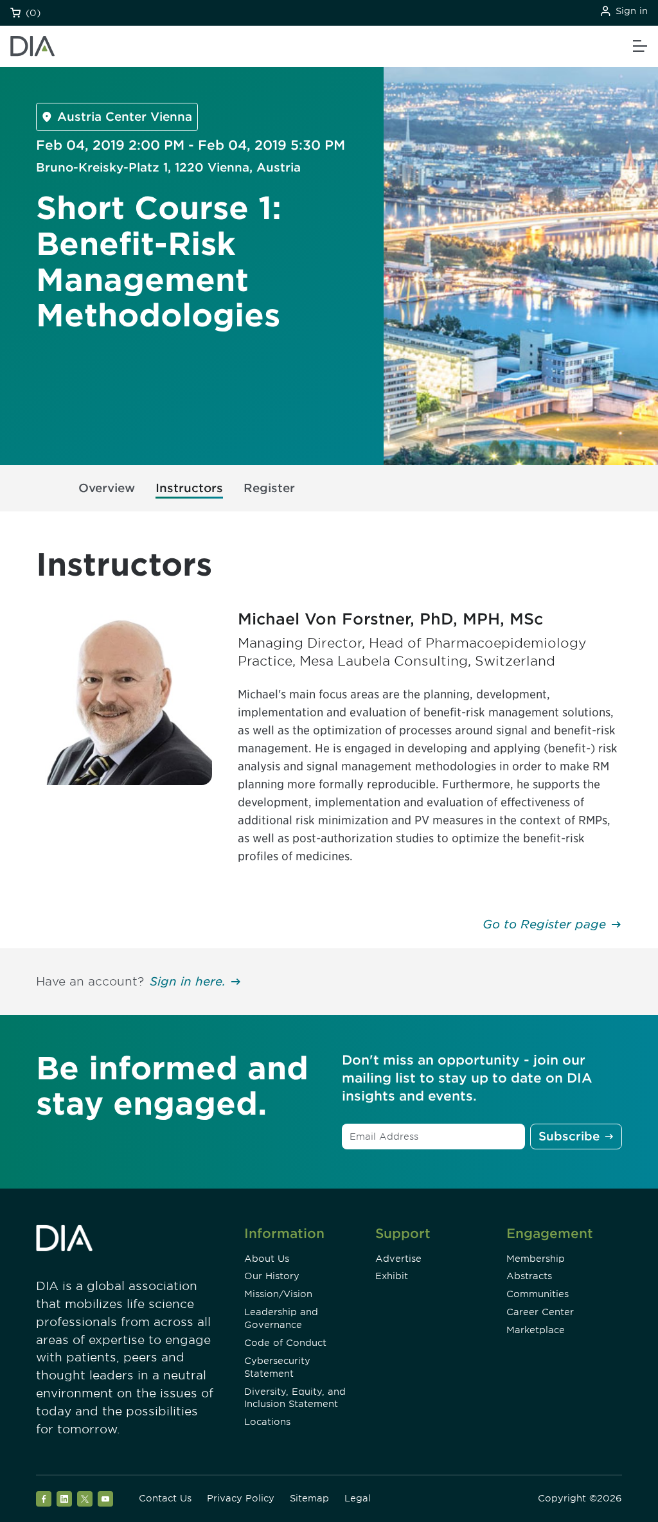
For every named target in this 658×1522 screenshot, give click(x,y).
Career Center (540, 1312)
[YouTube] (105, 1499)
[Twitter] (85, 1499)
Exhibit (391, 1276)
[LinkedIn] (64, 1499)
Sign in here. (188, 981)
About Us (266, 1258)
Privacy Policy (240, 1498)
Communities (537, 1294)
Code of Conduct (285, 1343)
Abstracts (529, 1276)
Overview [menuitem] (106, 488)
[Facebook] (43, 1499)
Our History (271, 1276)
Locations (267, 1422)
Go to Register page (544, 924)
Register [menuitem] (269, 488)
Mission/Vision (278, 1294)
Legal (357, 1498)
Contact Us (165, 1498)
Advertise (398, 1258)
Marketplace (535, 1330)
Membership (535, 1258)
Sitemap (309, 1498)
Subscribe (569, 1136)
